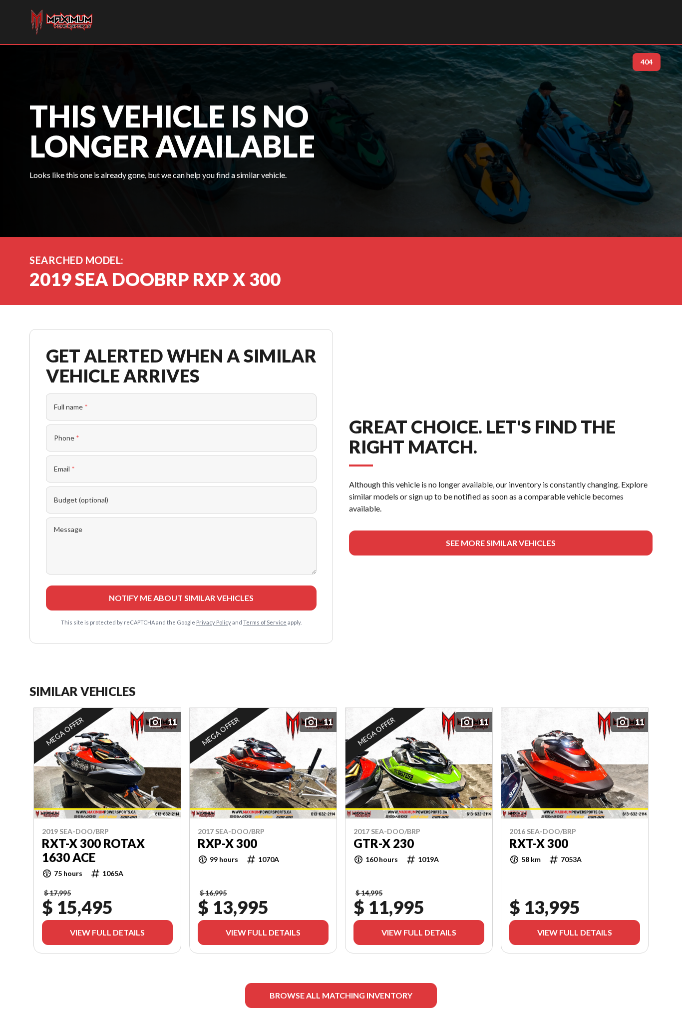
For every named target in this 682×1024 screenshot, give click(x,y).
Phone (66, 438)
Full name (71, 406)
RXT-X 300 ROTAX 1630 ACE (93, 850)
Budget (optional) (81, 500)
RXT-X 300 (538, 843)
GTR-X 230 (383, 843)
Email (64, 468)
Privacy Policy (213, 622)
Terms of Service (265, 622)
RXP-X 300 (227, 843)
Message (68, 529)
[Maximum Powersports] (61, 22)
